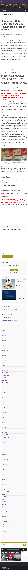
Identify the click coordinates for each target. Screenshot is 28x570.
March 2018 (4, 424)
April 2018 (4, 422)
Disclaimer (25, 564)
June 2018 (4, 417)
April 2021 (4, 367)
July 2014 (4, 526)
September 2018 (5, 409)
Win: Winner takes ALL (6, 312)
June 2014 (4, 529)
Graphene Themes (10, 568)
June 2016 (4, 469)
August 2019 (4, 390)
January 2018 (4, 427)
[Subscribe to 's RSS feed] (1, 1)
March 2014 (4, 536)
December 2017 (5, 429)
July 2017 (4, 439)
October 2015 (5, 489)
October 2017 (5, 434)
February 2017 (5, 449)
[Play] (2, 549)
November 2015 (5, 486)
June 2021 (4, 362)
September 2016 (5, 462)
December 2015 (5, 484)
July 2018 (4, 414)
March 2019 (4, 397)
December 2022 (5, 340)
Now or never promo (21, 299)
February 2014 (5, 538)
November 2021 (5, 355)
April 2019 (4, 395)
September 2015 (5, 491)
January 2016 (4, 481)
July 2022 (4, 343)
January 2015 (4, 511)
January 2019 (4, 402)
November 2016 (5, 457)
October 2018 (5, 407)
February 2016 (5, 479)
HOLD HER (18, 279)
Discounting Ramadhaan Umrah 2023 (9, 320)
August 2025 (4, 330)
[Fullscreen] (25, 549)
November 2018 (5, 405)
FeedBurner (16, 272)
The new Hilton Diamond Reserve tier (9, 309)
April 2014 (4, 533)
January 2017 (4, 452)
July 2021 (4, 360)
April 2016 (4, 474)
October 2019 (5, 385)
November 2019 (5, 382)
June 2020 (4, 377)
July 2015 (4, 496)
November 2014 (5, 516)
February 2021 (5, 370)
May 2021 (4, 365)
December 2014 (5, 514)
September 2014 (5, 521)
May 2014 (4, 531)
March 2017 (4, 447)
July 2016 (4, 467)
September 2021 (5, 357)
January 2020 (4, 380)
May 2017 (4, 442)
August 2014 (4, 524)
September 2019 (5, 387)
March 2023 (4, 338)
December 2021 (5, 352)
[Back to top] (25, 567)
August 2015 (4, 494)
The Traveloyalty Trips (6, 317)
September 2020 (5, 375)
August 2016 (4, 464)
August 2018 (4, 412)
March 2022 (4, 347)
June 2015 (4, 499)
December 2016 (5, 454)
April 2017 (4, 444)
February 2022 (5, 350)
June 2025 (4, 333)
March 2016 (4, 476)
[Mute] (23, 549)
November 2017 (5, 432)
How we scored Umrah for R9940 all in (9, 314)
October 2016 (5, 459)
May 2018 (4, 419)
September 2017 (5, 437)
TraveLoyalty (4, 10)
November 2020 (5, 372)
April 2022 (4, 345)
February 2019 (5, 400)
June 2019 (4, 392)
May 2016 (4, 471)
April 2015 (4, 504)
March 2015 (4, 506)
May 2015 (4, 501)
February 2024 (5, 335)
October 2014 (5, 519)
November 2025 (5, 328)
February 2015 (5, 509)
